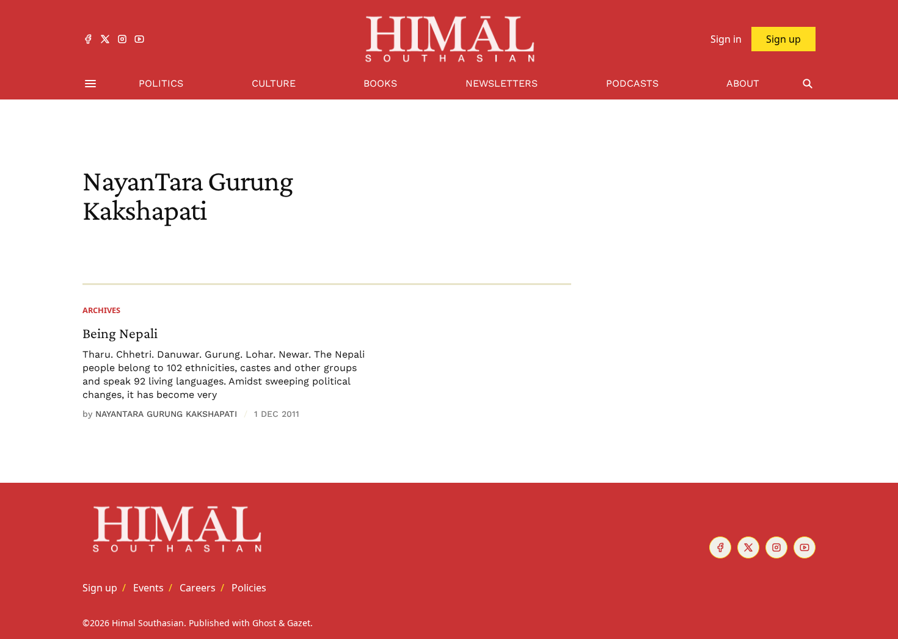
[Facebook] (87, 39)
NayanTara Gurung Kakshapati (166, 414)
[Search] (808, 83)
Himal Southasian (148, 623)
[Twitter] (105, 39)
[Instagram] (122, 39)
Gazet (298, 623)
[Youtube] (139, 39)
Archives (101, 310)
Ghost (264, 623)
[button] (99, 587)
